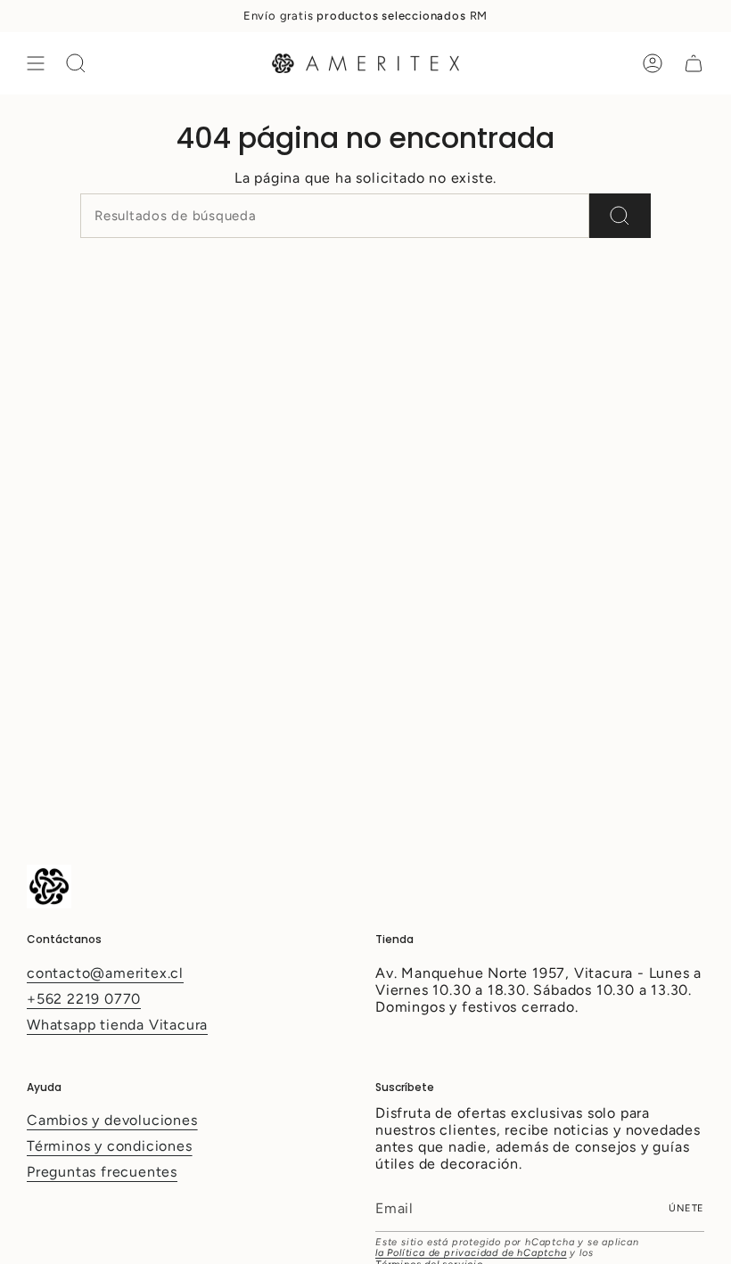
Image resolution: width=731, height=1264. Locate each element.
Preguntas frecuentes (102, 1171)
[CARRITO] (693, 63)
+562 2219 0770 (84, 998)
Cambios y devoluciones (112, 1120)
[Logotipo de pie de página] (49, 886)
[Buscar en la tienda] (620, 215)
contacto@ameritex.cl (105, 972)
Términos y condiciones (110, 1145)
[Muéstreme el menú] (35, 63)
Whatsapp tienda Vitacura (117, 1024)
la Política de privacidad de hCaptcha (471, 1253)
